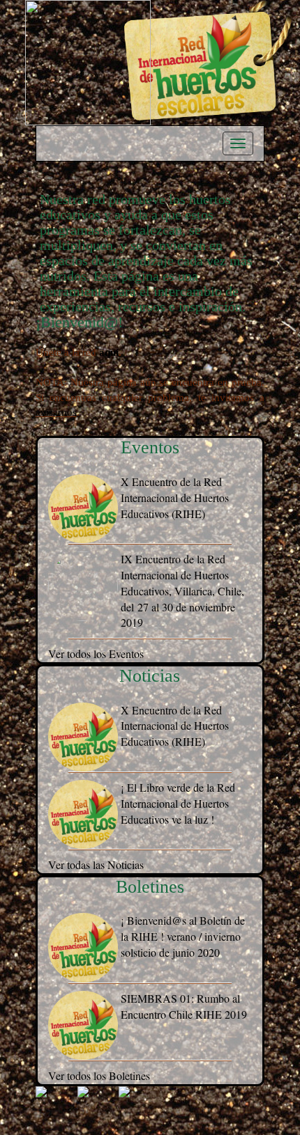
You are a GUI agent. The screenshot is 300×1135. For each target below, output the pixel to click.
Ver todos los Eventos (96, 653)
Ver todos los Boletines (99, 1075)
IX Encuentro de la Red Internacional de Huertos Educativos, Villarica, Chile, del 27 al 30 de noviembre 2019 (182, 590)
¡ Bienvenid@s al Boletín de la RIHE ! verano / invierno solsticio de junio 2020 (183, 936)
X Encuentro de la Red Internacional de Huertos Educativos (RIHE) (175, 497)
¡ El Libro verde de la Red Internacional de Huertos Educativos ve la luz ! (178, 803)
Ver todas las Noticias (96, 864)
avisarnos (56, 412)
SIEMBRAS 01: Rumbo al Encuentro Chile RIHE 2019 (184, 1006)
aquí (109, 352)
